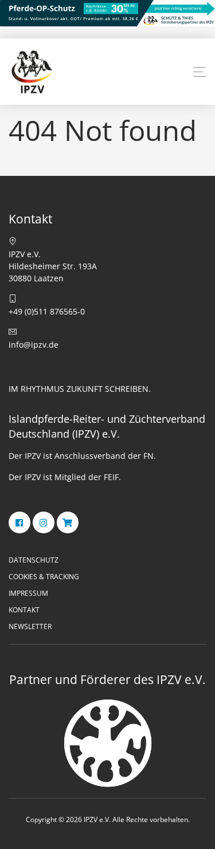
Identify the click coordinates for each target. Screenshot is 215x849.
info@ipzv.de (33, 344)
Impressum (28, 593)
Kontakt (24, 610)
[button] (199, 72)
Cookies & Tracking (44, 576)
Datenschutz (33, 560)
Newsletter (30, 626)
